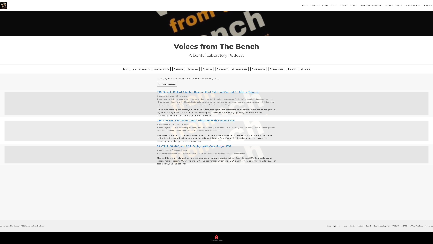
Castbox (194, 69)
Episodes (315, 5)
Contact (344, 5)
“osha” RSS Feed (168, 84)
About (305, 5)
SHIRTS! (398, 5)
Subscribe (428, 5)
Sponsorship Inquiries (371, 5)
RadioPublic (259, 69)
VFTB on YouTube (412, 5)
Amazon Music (163, 69)
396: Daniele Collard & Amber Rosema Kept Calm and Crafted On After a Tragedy (208, 92)
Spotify (293, 69)
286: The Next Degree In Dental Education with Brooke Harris (196, 120)
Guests (334, 5)
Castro (208, 69)
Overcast (223, 69)
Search (353, 5)
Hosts (325, 5)
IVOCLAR (389, 5)
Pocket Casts (241, 69)
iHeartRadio (277, 69)
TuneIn (307, 69)
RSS (127, 69)
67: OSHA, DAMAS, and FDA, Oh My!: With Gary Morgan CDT (194, 146)
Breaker (179, 69)
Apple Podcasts (142, 69)
